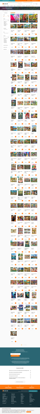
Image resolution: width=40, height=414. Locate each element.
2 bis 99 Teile (12, 395)
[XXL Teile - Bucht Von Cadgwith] (13, 323)
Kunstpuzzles (4, 396)
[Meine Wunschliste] (35, 4)
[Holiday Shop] (34, 208)
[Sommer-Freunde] (13, 272)
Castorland (5, 24)
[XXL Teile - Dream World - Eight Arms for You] (20, 195)
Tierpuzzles (3, 395)
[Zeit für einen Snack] (20, 144)
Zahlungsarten (31, 400)
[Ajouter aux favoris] (18, 14)
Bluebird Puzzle (23, 396)
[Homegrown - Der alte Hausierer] (27, 195)
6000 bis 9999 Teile (13, 401)
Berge (3, 397)
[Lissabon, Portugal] (20, 80)
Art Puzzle (5, 22)
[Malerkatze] (34, 131)
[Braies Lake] (13, 259)
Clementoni (22, 397)
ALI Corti (5, 39)
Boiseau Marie (5, 41)
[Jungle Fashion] (20, 208)
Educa (21, 400)
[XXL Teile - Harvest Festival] (27, 131)
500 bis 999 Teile (5, 29)
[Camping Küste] (13, 336)
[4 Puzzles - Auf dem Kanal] (20, 323)
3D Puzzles (3, 401)
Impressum (31, 395)
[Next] (26, 344)
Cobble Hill (22, 398)
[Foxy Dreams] (27, 144)
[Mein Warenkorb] (37, 4)
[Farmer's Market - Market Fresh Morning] (34, 67)
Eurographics (22, 401)
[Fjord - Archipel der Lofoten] (27, 323)
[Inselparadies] (34, 323)
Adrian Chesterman (6, 38)
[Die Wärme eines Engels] (20, 259)
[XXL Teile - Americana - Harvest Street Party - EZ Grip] (27, 272)
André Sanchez (5, 40)
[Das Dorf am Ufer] (20, 67)
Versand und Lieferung (32, 399)
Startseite (3, 10)
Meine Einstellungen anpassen (30, 410)
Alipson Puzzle (5, 21)
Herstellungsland (32, 401)
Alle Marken (22, 403)
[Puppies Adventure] (13, 208)
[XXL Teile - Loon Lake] (13, 131)
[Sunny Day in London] (34, 259)
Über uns (31, 398)
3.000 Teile (12, 400)
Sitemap (30, 397)
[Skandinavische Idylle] (20, 272)
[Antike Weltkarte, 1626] (27, 259)
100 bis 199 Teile (13, 396)
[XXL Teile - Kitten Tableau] (34, 195)
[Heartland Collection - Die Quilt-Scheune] (20, 131)
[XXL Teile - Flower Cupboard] (27, 80)
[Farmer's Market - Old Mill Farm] (13, 144)
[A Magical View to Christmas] (34, 144)
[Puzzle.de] (5, 4)
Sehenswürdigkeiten (4, 398)
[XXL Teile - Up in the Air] (34, 272)
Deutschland (28, 0)
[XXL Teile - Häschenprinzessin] (13, 67)
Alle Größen (12, 403)
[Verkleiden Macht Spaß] (27, 208)
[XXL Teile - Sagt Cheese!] (27, 67)
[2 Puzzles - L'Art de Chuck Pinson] (13, 80)
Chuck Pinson (5, 42)
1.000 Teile (12, 398)
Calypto (5, 23)
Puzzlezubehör (4, 400)
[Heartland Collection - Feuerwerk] (13, 195)
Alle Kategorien (4, 403)
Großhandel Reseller (34, 0)
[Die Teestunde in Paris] (34, 80)
